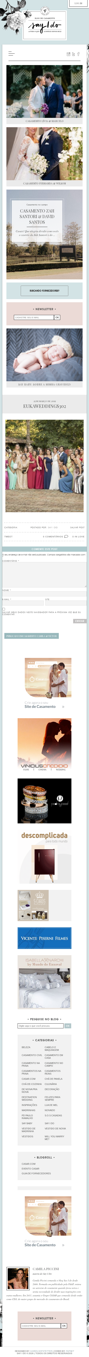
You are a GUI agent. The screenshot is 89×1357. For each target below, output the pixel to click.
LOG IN (78, 3)
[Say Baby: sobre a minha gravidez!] (44, 354)
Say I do (49, 1123)
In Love (80, 536)
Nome (6, 590)
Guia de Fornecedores (36, 1173)
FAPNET (70, 1351)
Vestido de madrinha (28, 1129)
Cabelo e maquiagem (52, 1048)
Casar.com (28, 1079)
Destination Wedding (29, 1098)
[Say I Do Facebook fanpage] (78, 54)
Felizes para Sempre (52, 1098)
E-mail (6, 599)
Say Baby (27, 1123)
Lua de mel (51, 1105)
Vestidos (27, 1136)
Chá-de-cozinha (32, 1084)
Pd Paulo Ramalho (27, 1116)
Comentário (10, 561)
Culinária (51, 1084)
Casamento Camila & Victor (31, 636)
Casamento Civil (32, 1055)
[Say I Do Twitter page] (73, 54)
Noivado (50, 1110)
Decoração (52, 1089)
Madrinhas (28, 1110)
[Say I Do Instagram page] (68, 54)
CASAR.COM (28, 1164)
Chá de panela (53, 1079)
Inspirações (29, 1105)
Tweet (8, 536)
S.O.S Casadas (53, 1115)
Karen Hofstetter (41, 1351)
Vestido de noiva (55, 1128)
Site (47, 599)
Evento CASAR (30, 1168)
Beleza (26, 1047)
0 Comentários (53, 536)
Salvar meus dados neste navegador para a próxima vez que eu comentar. (41, 613)
